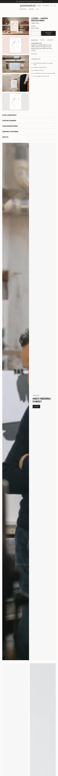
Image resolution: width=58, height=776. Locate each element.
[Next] (55, 1)
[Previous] (3, 1)
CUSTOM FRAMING (9, 120)
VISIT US (5, 137)
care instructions (10, 126)
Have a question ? (9, 115)
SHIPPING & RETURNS (10, 131)
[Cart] (55, 5)
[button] (23, 9)
